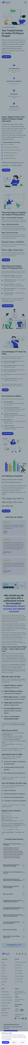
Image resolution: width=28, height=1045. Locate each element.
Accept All (5, 1042)
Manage (22, 1042)
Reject (14, 1042)
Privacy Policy (8, 1039)
